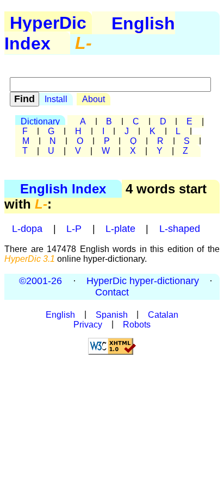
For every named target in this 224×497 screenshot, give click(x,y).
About (93, 99)
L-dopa (27, 228)
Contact (112, 292)
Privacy (87, 324)
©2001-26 (40, 280)
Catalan (163, 314)
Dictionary (40, 121)
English (60, 314)
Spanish (112, 314)
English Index (63, 188)
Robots (137, 324)
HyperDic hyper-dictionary (142, 280)
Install (56, 99)
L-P (74, 228)
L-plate (120, 228)
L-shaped (179, 228)
